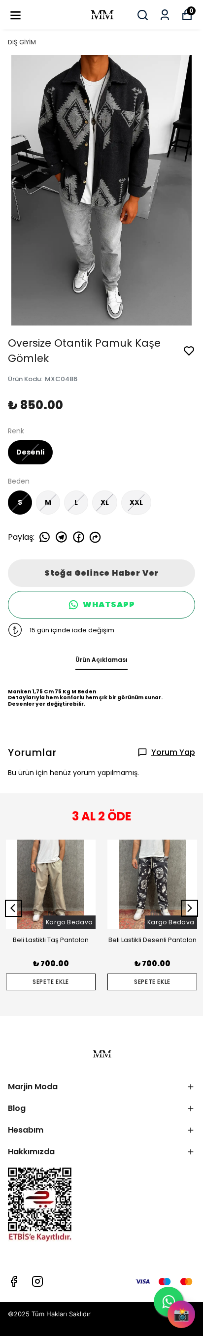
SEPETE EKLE (51, 982)
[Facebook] (14, 1281)
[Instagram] (37, 1281)
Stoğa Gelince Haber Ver (101, 573)
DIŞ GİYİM (22, 42)
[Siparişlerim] (165, 15)
